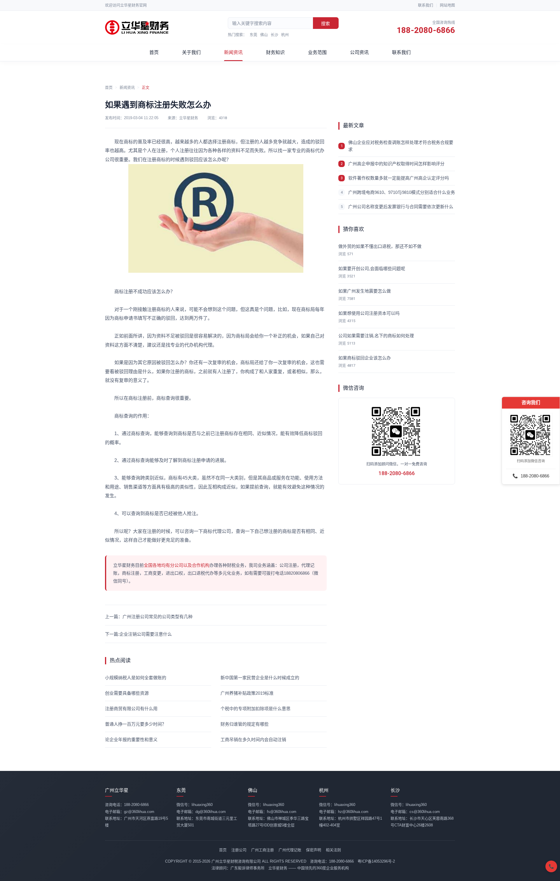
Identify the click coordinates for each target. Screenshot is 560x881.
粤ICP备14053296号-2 (376, 861)
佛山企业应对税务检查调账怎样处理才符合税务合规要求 (400, 146)
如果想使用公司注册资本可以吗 (369, 313)
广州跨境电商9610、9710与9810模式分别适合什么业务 (401, 192)
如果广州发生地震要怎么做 (364, 291)
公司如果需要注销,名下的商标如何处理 (376, 335)
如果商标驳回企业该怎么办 (364, 357)
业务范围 (317, 52)
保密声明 (313, 850)
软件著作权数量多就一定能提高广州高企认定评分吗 (398, 177)
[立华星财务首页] (137, 27)
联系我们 (425, 5)
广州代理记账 (290, 850)
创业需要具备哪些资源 (127, 693)
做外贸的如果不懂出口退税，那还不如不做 (379, 246)
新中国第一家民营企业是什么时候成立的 (259, 677)
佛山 (264, 34)
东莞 (253, 34)
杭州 (285, 34)
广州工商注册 (262, 850)
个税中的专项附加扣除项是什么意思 (255, 708)
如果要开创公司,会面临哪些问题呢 (371, 268)
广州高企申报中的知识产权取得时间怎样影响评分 (396, 163)
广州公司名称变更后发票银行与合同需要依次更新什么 (400, 206)
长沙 (274, 34)
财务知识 (275, 52)
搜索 (325, 23)
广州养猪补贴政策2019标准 (247, 693)
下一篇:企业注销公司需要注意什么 (138, 634)
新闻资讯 (233, 52)
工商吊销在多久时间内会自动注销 (253, 739)
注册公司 (238, 850)
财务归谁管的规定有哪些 (244, 724)
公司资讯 (359, 52)
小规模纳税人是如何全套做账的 (135, 677)
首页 (154, 52)
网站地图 (447, 5)
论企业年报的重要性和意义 (131, 739)
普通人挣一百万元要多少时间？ (135, 724)
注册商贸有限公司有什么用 (131, 708)
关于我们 (191, 52)
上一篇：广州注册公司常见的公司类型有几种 (148, 616)
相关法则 (333, 850)
